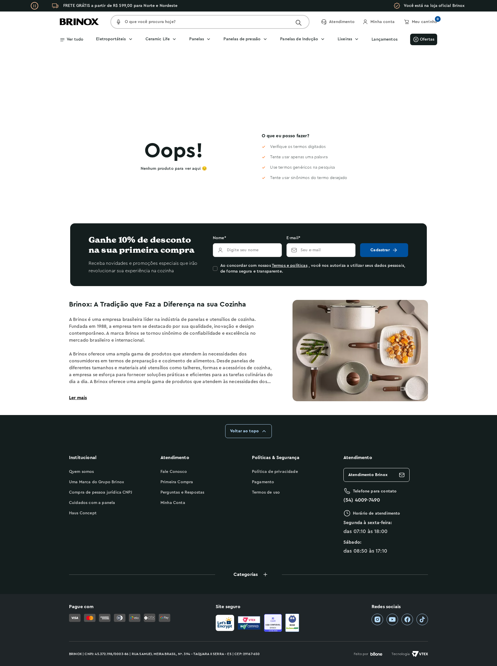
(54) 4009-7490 (361, 500)
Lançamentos (384, 39)
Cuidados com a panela (92, 503)
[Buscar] (298, 23)
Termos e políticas (289, 266)
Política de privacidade (275, 472)
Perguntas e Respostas (182, 492)
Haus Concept (83, 513)
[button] (248, 574)
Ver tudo (75, 39)
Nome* (219, 238)
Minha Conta (172, 503)
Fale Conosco (173, 472)
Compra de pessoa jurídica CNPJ (100, 492)
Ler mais (78, 397)
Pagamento (263, 482)
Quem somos (81, 472)
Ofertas (427, 39)
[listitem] (377, 619)
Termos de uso (266, 492)
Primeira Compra (176, 482)
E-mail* (293, 238)
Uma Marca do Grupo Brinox (96, 482)
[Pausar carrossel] (34, 6)
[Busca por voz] (118, 22)
